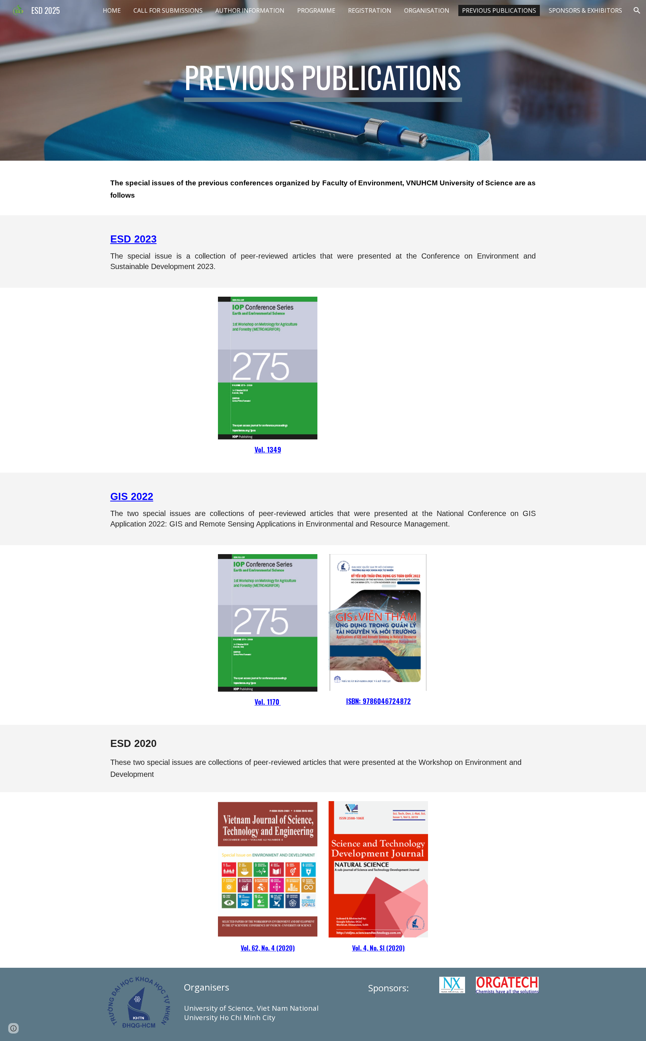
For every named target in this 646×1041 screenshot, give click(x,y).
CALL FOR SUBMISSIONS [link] (168, 10)
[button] (637, 10)
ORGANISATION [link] (426, 10)
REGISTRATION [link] (369, 10)
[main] (323, 80)
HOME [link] (112, 10)
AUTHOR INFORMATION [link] (249, 10)
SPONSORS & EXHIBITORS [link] (585, 10)
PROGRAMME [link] (316, 10)
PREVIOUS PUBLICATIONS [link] (499, 10)
